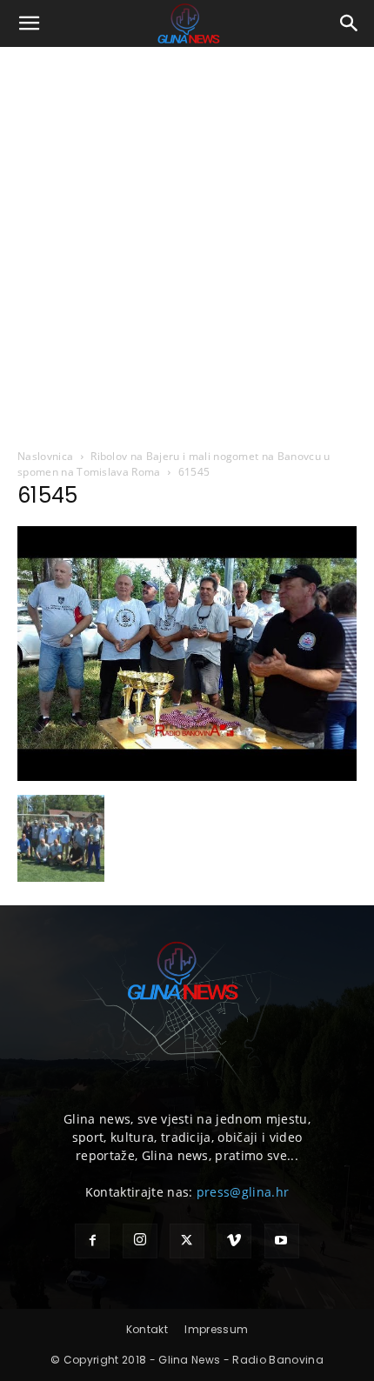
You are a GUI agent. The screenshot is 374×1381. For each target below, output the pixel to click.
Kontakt (147, 1329)
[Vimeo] (234, 1241)
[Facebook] (92, 1241)
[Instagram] (140, 1241)
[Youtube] (281, 1241)
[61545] (187, 776)
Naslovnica (45, 456)
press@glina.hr (243, 1192)
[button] (29, 23)
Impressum (216, 1329)
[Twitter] (187, 1241)
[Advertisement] (187, 243)
